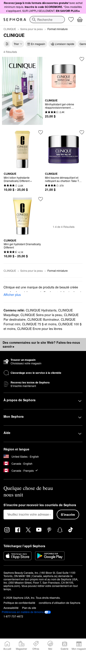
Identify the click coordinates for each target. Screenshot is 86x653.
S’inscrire (68, 514)
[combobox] (47, 19)
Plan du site (29, 608)
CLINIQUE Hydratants (41, 310)
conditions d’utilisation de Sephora (59, 602)
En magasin (38, 44)
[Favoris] (71, 19)
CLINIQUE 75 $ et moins (39, 324)
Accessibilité (11, 608)
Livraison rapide (64, 44)
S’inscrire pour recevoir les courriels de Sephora (40, 505)
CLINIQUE (10, 29)
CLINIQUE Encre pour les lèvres (39, 328)
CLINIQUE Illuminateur (43, 319)
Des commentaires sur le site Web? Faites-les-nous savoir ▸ (41, 344)
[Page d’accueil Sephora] (15, 19)
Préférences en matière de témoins (23, 612)
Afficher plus (12, 294)
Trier (16, 44)
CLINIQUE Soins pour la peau (41, 315)
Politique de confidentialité (19, 602)
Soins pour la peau (31, 29)
